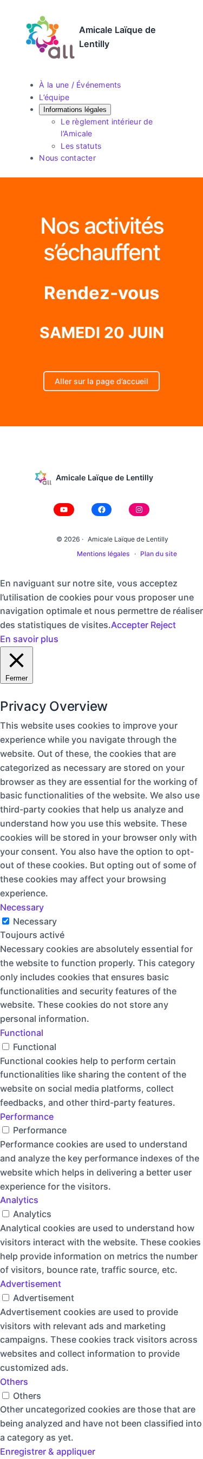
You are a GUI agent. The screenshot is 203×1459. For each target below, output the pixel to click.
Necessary (35, 921)
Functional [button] (21, 1032)
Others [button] (14, 1381)
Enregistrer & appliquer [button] (47, 1451)
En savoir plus (29, 638)
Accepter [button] (129, 624)
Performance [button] (27, 1116)
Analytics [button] (19, 1199)
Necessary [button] (22, 907)
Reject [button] (163, 624)
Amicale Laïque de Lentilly (104, 477)
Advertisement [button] (30, 1283)
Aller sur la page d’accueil (101, 381)
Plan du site (158, 554)
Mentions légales (103, 554)
